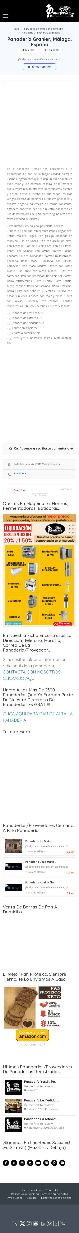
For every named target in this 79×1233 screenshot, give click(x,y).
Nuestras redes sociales (56, 1197)
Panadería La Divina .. (40, 841)
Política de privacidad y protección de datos (39, 1194)
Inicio (17, 28)
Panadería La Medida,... (41, 1100)
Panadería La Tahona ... (41, 1119)
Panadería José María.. (40, 862)
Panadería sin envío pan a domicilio (43, 28)
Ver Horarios (40, 495)
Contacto (52, 1190)
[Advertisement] (39, 125)
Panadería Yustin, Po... (40, 1082)
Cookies (31, 1197)
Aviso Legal (14, 1197)
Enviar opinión (41, 66)
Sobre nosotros (31, 1190)
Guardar (29, 50)
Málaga (32, 851)
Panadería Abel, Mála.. (40, 882)
